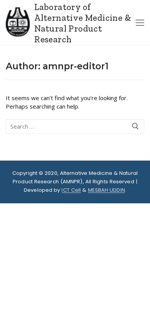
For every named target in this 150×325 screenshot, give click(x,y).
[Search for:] (75, 126)
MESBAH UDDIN (106, 190)
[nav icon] (140, 22)
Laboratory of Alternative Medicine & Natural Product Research (82, 23)
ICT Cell (71, 190)
